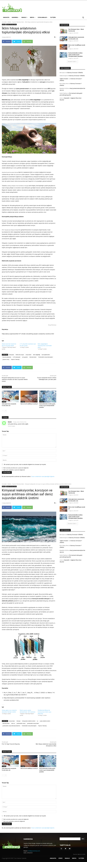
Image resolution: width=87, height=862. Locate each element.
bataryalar (11, 354)
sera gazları (25, 357)
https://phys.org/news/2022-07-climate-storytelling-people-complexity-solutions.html (28, 334)
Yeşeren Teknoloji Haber (18, 22)
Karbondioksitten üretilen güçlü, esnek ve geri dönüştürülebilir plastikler (47, 405)
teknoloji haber (33, 357)
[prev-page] (3, 411)
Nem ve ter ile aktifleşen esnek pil (29, 404)
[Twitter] (65, 848)
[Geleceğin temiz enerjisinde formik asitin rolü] (10, 396)
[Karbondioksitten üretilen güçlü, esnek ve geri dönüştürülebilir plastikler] (47, 396)
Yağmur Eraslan (64, 78)
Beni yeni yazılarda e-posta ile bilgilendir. (14, 470)
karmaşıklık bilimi (46, 354)
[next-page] (6, 411)
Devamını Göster (72, 61)
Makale (9, 22)
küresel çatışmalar (7, 357)
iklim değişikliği (36, 354)
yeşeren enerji (6, 359)
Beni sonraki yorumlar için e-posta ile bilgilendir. (16, 468)
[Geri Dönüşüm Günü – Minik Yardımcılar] (63, 31)
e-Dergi (4, 401)
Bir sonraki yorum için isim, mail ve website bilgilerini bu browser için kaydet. (25, 464)
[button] (83, 17)
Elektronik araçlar (20, 354)
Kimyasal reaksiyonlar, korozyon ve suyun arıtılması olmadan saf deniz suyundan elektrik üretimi (15, 379)
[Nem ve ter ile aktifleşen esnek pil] (29, 396)
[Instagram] (61, 848)
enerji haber (28, 354)
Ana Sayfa (4, 22)
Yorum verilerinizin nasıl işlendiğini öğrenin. (43, 476)
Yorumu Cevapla (11, 426)
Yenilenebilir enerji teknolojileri (45, 357)
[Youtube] (69, 848)
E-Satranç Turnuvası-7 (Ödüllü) (75, 72)
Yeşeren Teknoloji (15, 359)
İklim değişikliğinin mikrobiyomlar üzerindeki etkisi (45, 345)
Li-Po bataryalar (16, 357)
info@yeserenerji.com (34, 851)
